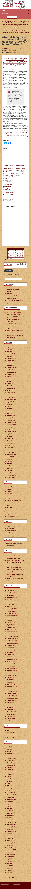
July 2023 (9, 347)
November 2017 (11, 367)
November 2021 (11, 358)
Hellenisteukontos (11, 543)
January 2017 (10, 390)
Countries (9, 493)
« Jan (5, 260)
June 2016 (9, 406)
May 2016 (9, 408)
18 (20, 255)
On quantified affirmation (14, 296)
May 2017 (9, 381)
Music (8, 505)
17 (17, 255)
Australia (16, 52)
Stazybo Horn (10, 335)
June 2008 (9, 473)
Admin (9, 489)
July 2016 (9, 404)
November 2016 (11, 395)
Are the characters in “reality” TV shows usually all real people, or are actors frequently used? (15, 32)
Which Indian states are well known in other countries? (16, 319)
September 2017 (11, 372)
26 (22, 256)
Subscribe (8, 270)
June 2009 (9, 461)
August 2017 (10, 374)
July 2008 (9, 470)
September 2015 (11, 425)
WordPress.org (11, 533)
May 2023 (9, 351)
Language (9, 503)
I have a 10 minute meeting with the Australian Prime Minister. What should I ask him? (21, 169)
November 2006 (11, 475)
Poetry (8, 512)
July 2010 (9, 434)
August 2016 (10, 402)
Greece (9, 498)
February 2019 (11, 365)
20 (8, 256)
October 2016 (10, 397)
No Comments (12, 50)
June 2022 (9, 356)
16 (15, 255)
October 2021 (10, 360)
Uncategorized (11, 516)
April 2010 (10, 438)
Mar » (9, 260)
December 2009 (11, 447)
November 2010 (11, 431)
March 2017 (10, 386)
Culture (9, 496)
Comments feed (11, 530)
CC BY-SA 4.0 (4, 884)
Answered (22, 131)
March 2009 (10, 468)
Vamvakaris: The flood (13, 314)
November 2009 (11, 450)
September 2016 (11, 399)
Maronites (10, 293)
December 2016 (11, 392)
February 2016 (11, 415)
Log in (8, 526)
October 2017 (10, 370)
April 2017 (10, 383)
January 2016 (10, 418)
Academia (9, 487)
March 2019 (10, 363)
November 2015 (11, 422)
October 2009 (10, 452)
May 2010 (9, 436)
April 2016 (10, 411)
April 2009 (10, 466)
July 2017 (9, 376)
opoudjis (6, 48)
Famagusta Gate (11, 298)
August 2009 (10, 457)
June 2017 (9, 379)
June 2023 (9, 349)
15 (13, 255)
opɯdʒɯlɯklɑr (13, 3)
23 (15, 256)
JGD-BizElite (16, 884)
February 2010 (11, 443)
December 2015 (11, 420)
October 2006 (10, 477)
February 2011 (11, 427)
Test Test (9, 323)
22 (13, 256)
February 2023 (11, 354)
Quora (8, 514)
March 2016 (10, 413)
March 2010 (10, 441)
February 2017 (11, 388)
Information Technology (14, 500)
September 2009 (11, 454)
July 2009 (9, 459)
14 (11, 255)
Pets (8, 509)
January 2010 (10, 445)
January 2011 (10, 429)
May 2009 (9, 463)
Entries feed (10, 528)
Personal (9, 507)
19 (22, 255)
